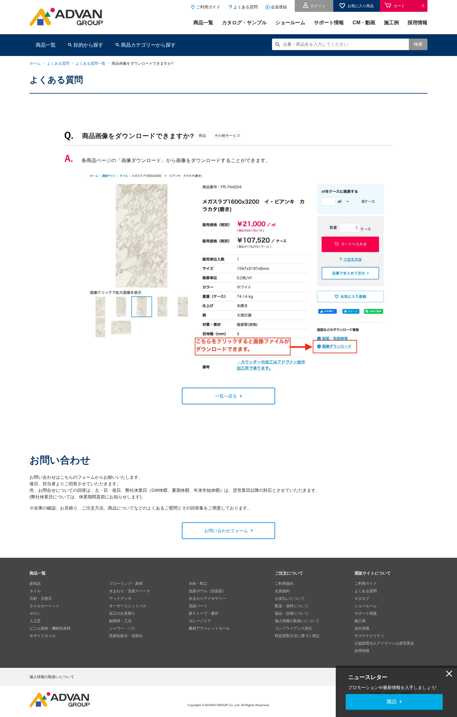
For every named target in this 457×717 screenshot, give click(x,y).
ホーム (35, 63)
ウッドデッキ (120, 598)
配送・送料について (291, 606)
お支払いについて (290, 598)
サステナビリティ (369, 636)
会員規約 (282, 591)
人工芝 (35, 621)
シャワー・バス (122, 628)
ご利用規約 (284, 583)
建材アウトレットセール (209, 628)
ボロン (35, 613)
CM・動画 (364, 22)
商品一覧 (203, 22)
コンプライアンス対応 (293, 628)
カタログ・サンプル (244, 22)
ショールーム (290, 22)
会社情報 (361, 628)
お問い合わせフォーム (226, 530)
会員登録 (279, 7)
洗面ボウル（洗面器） (207, 591)
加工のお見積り (122, 613)
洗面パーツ (198, 606)
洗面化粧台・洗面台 (126, 636)
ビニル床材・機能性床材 (50, 628)
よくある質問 (245, 7)
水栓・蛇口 (198, 583)
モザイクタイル (43, 636)
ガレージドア (200, 621)
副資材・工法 (120, 621)
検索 (418, 44)
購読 (392, 701)
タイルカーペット (44, 606)
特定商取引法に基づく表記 (297, 636)
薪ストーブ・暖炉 (204, 613)
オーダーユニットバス (127, 606)
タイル (35, 591)
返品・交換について (291, 613)
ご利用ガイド (208, 7)
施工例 (391, 22)
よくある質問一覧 (90, 63)
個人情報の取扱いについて (297, 621)
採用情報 (417, 22)
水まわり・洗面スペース (129, 591)
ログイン (318, 6)
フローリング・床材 (126, 583)
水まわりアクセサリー (207, 598)
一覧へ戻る (226, 395)
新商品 (35, 583)
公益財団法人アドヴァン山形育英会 (384, 643)
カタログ (361, 598)
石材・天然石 (41, 598)
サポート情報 (329, 22)
